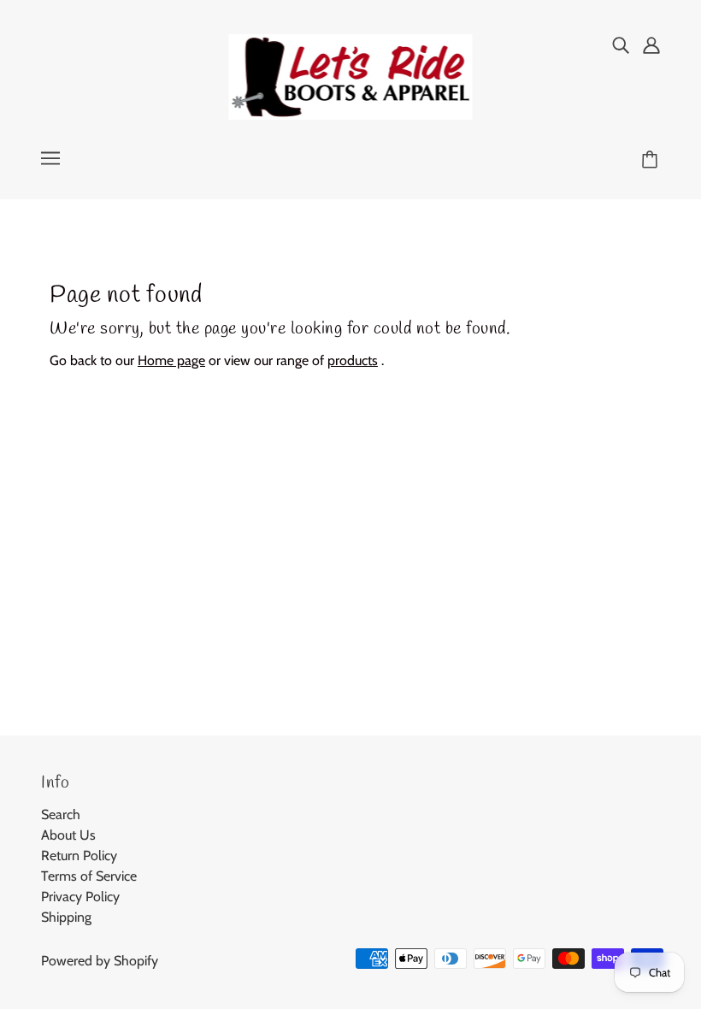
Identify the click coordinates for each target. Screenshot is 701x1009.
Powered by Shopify (99, 961)
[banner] (351, 76)
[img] (620, 44)
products (352, 360)
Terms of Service (89, 876)
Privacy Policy (80, 896)
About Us (68, 835)
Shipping (66, 917)
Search (60, 814)
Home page (171, 360)
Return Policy (79, 855)
